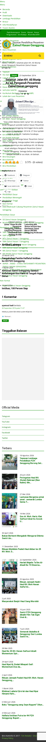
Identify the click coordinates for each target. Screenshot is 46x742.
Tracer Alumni (9, 28)
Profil (5, 12)
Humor (36, 32)
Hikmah (30, 32)
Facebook (6, 432)
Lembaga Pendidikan (11, 18)
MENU (9, 55)
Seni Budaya (22, 34)
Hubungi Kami (9, 31)
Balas (5, 320)
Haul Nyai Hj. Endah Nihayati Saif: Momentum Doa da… (17, 665)
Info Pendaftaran (10, 25)
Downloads (7, 15)
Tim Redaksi (26, 736)
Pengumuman (11, 34)
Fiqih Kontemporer (13, 32)
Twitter (5, 438)
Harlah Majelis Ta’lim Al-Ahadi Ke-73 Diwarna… (31, 563)
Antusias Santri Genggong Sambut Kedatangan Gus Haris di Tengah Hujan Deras (22, 273)
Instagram (6, 427)
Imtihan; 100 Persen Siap (15, 288)
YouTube (5, 421)
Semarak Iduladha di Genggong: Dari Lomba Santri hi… (31, 634)
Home (4, 63)
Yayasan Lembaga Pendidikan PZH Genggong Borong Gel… (31, 460)
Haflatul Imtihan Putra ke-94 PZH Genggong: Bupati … (18, 716)
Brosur (5, 21)
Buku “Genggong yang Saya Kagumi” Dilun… (23, 704)
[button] (9, 462)
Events (23, 32)
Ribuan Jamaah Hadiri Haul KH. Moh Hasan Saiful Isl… (30, 584)
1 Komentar (22, 91)
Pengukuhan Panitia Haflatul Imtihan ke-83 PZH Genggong (21, 259)
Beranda (6, 9)
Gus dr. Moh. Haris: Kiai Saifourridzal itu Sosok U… (31, 519)
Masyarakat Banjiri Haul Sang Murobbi (20, 601)
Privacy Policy (7, 738)
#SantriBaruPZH (33, 34)
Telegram (6, 416)
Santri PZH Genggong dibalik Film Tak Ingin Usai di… (30, 614)
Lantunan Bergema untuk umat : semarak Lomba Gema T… (32, 499)
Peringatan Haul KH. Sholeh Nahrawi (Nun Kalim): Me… (30, 480)
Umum (12, 63)
